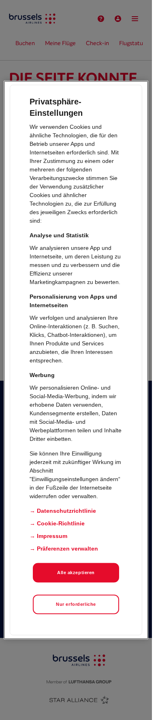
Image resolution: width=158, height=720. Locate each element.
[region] (76, 360)
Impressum (52, 536)
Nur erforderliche (76, 604)
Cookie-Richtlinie (61, 523)
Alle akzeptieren (76, 572)
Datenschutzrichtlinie (66, 510)
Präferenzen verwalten (67, 548)
